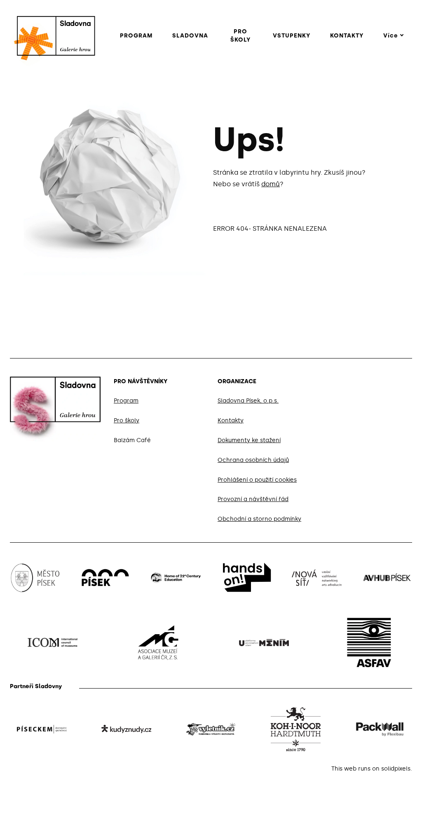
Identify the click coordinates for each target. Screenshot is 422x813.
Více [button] (390, 35)
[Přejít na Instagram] (389, 380)
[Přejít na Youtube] (409, 380)
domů (270, 184)
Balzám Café (132, 440)
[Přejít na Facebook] (369, 380)
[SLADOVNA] (52, 36)
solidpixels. (396, 768)
